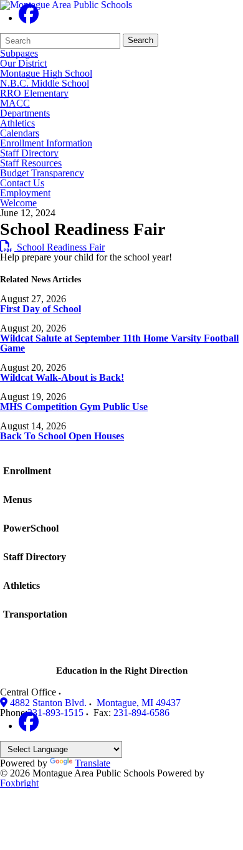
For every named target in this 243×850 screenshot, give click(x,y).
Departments (25, 113)
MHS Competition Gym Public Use (74, 406)
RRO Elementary (34, 93)
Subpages (19, 54)
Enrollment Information (46, 143)
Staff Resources (31, 163)
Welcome (18, 203)
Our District (23, 64)
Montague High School (46, 74)
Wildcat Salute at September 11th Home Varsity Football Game (119, 343)
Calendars (19, 133)
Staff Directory (29, 153)
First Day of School (40, 308)
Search (140, 40)
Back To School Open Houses (62, 436)
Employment (25, 193)
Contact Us (22, 183)
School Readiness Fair (52, 247)
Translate (92, 763)
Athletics (17, 123)
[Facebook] (29, 17)
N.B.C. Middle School (44, 83)
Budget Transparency (42, 173)
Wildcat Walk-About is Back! (62, 377)
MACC (15, 103)
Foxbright (19, 783)
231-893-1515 (55, 712)
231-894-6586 (141, 712)
